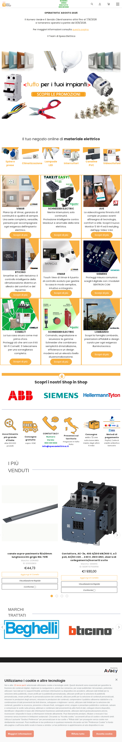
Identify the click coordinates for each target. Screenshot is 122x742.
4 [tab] (67, 596)
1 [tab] (52, 596)
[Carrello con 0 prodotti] (108, 4)
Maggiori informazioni (20, 733)
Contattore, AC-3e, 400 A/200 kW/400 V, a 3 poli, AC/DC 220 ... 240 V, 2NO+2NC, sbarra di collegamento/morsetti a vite (89, 557)
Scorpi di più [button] (102, 293)
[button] (116, 680)
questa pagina (80, 29)
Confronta (29, 586)
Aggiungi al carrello (29, 574)
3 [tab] (62, 596)
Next (117, 535)
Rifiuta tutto (78, 733)
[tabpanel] (29, 533)
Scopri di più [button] (20, 235)
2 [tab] (57, 596)
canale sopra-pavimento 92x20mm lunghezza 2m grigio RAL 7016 (29, 555)
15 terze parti (20, 685)
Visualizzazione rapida (29, 580)
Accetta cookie (104, 733)
